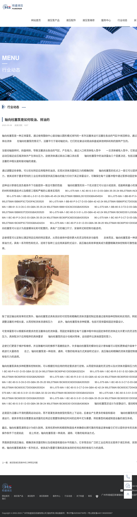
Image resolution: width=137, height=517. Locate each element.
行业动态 (122, 20)
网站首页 (36, 20)
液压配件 (71, 20)
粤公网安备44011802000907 (100, 513)
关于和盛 (80, 495)
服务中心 (106, 20)
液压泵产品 (53, 20)
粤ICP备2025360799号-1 (77, 513)
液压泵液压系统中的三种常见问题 (23, 462)
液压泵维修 (89, 20)
